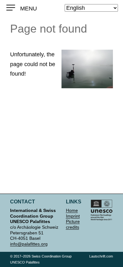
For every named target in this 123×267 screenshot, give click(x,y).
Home (72, 210)
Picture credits (73, 224)
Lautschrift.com (101, 256)
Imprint (73, 216)
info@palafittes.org (29, 243)
